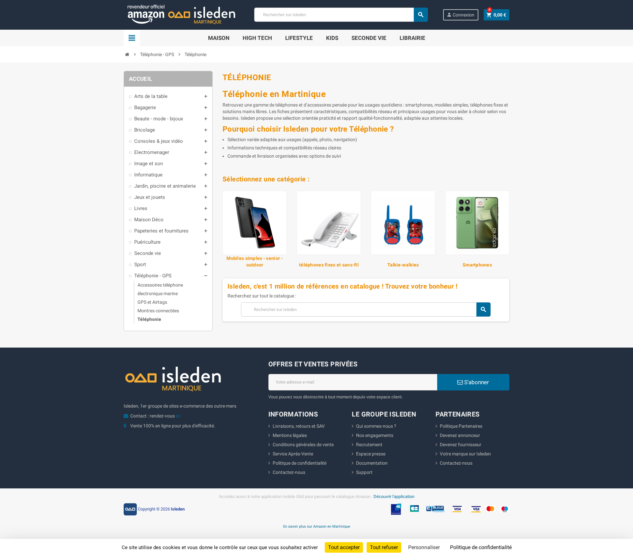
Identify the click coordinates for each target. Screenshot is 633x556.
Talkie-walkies (403, 264)
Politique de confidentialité (299, 463)
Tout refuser (384, 547)
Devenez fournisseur (460, 444)
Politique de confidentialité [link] (481, 547)
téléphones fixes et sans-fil (329, 264)
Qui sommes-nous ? (376, 426)
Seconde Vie (368, 38)
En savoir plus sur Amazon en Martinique (316, 526)
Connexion (460, 14)
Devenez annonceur (460, 435)
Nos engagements (374, 435)
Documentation (372, 463)
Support (364, 472)
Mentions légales (290, 435)
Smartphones (477, 264)
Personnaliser (424, 547)
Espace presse (370, 453)
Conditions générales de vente (303, 444)
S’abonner (476, 382)
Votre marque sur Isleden (465, 453)
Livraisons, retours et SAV (299, 426)
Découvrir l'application (394, 496)
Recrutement (369, 444)
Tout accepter (344, 547)
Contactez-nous (289, 472)
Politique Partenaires (461, 426)
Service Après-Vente (293, 453)
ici (178, 415)
